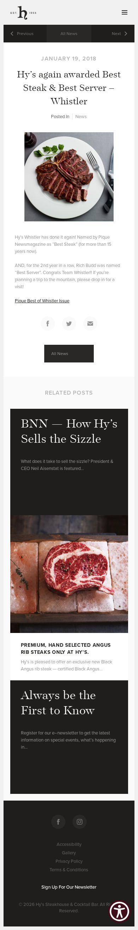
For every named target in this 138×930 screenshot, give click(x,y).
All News (69, 33)
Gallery (69, 853)
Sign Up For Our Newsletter (68, 887)
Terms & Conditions (69, 870)
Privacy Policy (69, 861)
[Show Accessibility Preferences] (119, 911)
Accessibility (69, 844)
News (81, 117)
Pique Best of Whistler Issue (42, 301)
